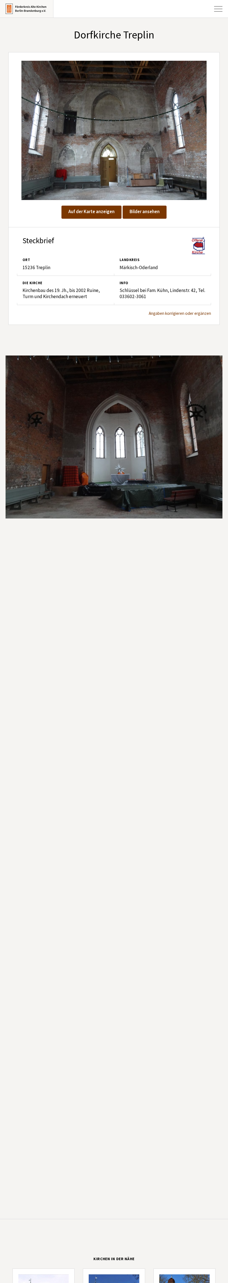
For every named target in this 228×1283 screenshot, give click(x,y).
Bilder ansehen (145, 211)
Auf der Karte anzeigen (91, 211)
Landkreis (129, 259)
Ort (26, 259)
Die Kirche (33, 283)
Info (124, 283)
